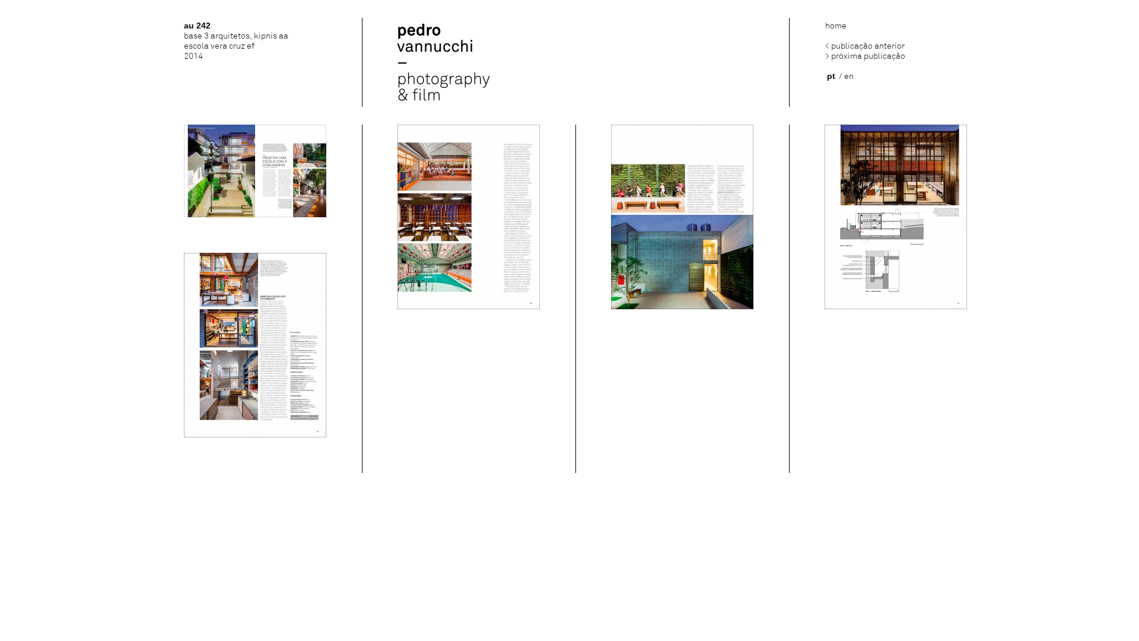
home (836, 26)
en (849, 76)
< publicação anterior (865, 46)
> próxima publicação (865, 56)
